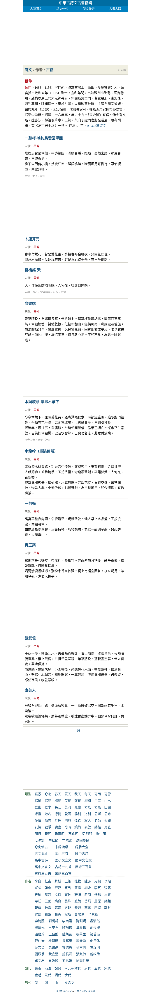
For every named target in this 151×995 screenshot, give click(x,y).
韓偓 (38, 908)
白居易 (79, 914)
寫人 (87, 820)
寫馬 (97, 807)
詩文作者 (89, 8)
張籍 (107, 888)
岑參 (38, 888)
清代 (67, 975)
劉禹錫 (53, 921)
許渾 (77, 894)
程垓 (67, 914)
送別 (87, 814)
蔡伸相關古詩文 (64, 991)
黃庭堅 (53, 954)
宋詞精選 (45, 292)
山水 (107, 801)
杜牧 (77, 881)
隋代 (77, 968)
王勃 (48, 901)
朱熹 (48, 908)
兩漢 (48, 968)
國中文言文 (83, 860)
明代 (58, 975)
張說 (48, 914)
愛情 (38, 820)
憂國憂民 (82, 840)
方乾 (67, 908)
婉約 (77, 827)
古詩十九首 (63, 867)
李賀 (97, 888)
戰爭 (48, 827)
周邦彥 (67, 941)
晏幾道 (81, 941)
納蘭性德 (82, 961)
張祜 (97, 894)
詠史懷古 (41, 847)
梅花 (58, 801)
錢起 (107, 901)
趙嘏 (97, 908)
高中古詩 (41, 860)
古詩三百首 (43, 873)
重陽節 (67, 840)
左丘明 (95, 947)
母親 (107, 820)
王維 (67, 881)
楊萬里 (81, 934)
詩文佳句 (62, 8)
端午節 (101, 834)
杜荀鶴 (53, 941)
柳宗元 (40, 928)
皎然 (48, 894)
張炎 (58, 914)
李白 (38, 881)
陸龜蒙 (67, 934)
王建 (107, 894)
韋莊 (38, 901)
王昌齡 (53, 934)
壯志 (47, 439)
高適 (58, 908)
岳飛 (87, 901)
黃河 (67, 807)
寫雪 (107, 794)
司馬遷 (67, 961)
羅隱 (87, 894)
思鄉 (97, 814)
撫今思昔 (30, 439)
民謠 (107, 827)
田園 (107, 807)
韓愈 (48, 888)
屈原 (97, 901)
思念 (63, 292)
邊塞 (38, 814)
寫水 (48, 807)
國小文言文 (63, 860)
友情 (38, 827)
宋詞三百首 (31, 292)
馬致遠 (53, 947)
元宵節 (59, 834)
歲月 (42, 176)
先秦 (38, 968)
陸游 (87, 881)
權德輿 (67, 947)
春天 (58, 794)
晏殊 (67, 901)
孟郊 (58, 894)
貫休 (67, 894)
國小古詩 (61, 854)
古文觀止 (41, 854)
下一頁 (75, 730)
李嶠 (87, 908)
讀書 (58, 827)
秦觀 (77, 908)
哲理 (58, 820)
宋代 (28, 146)
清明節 (87, 834)
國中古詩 (81, 854)
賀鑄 (38, 914)
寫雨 (97, 794)
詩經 (97, 827)
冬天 (87, 794)
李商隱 (67, 921)
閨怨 (27, 176)
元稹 (97, 881)
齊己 (58, 888)
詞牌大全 (81, 847)
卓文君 (40, 961)
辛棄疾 (93, 914)
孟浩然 (95, 921)
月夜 (55, 292)
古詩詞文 (36, 8)
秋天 (77, 794)
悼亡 (77, 820)
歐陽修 (67, 928)
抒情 (58, 814)
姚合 (58, 901)
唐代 (87, 968)
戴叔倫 (95, 954)
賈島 (67, 888)
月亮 (97, 801)
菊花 (77, 801)
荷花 (67, 801)
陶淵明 (81, 921)
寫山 (38, 807)
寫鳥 (87, 807)
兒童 (77, 807)
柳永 (87, 888)
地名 (48, 814)
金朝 (38, 975)
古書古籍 (115, 8)
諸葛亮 (95, 934)
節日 (38, 834)
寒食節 (73, 834)
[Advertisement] (75, 37)
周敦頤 (53, 961)
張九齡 (81, 954)
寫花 (48, 801)
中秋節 (53, 840)
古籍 (49, 70)
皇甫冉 (81, 947)
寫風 (38, 801)
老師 (97, 820)
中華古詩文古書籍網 (75, 3)
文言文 (69, 983)
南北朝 (69, 968)
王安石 (53, 928)
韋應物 (81, 928)
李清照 (40, 921)
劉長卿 (95, 928)
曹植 (38, 894)
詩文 (28, 70)
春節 (48, 834)
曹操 (77, 888)
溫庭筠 (40, 934)
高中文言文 (43, 867)
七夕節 (40, 840)
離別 (77, 814)
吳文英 (40, 947)
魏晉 (58, 968)
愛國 (67, 814)
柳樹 (87, 801)
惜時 (67, 827)
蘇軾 (58, 881)
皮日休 (95, 941)
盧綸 (77, 901)
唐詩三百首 (83, 867)
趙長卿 (67, 954)
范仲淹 (40, 941)
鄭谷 (107, 908)
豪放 (87, 827)
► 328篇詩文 (96, 126)
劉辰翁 (40, 954)
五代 (97, 968)
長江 (58, 807)
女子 (35, 176)
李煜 (107, 881)
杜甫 (48, 881)
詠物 (48, 794)
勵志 (48, 820)
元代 (48, 975)
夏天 (67, 794)
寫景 (40, 439)
